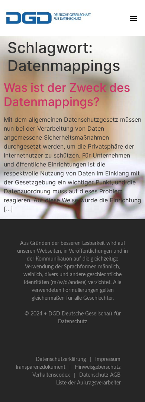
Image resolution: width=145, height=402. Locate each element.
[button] (133, 18)
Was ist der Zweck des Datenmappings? (67, 94)
